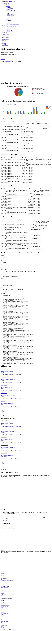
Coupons (2, 614)
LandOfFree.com (4, 606)
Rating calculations (5, 603)
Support (2, 627)
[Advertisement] (26, 71)
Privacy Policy (9, 31)
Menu (4, 25)
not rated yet (8, 61)
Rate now (3, 59)
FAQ (2, 607)
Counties (8, 21)
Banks (7, 19)
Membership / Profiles (11, 26)
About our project (4, 621)
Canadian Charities (5, 605)
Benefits (2, 602)
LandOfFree (6, 3)
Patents (8, 9)
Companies (8, 7)
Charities (8, 6)
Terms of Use (9, 30)
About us (2, 622)
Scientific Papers (10, 15)
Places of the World (10, 14)
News (2, 626)
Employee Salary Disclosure (12, 10)
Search (7, 29)
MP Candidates (9, 8)
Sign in (5, 32)
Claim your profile (4, 56)
